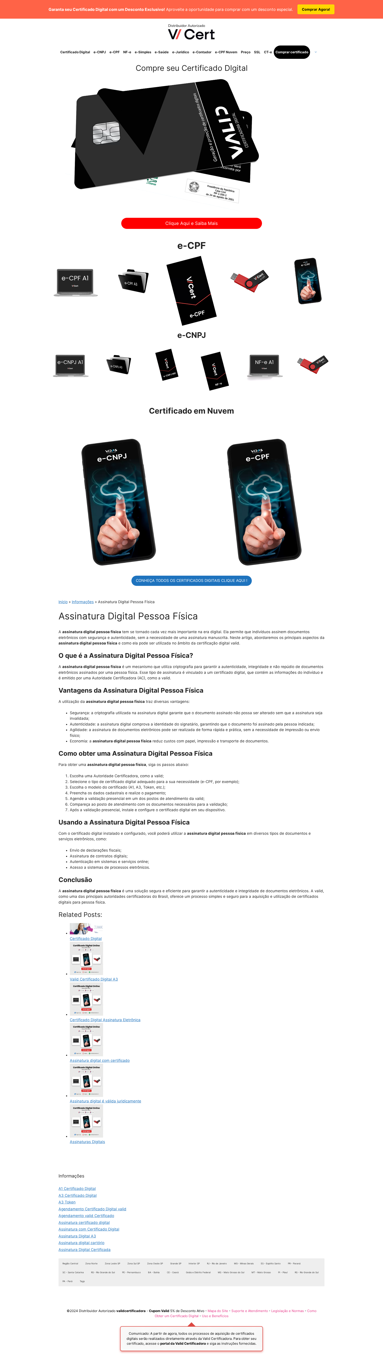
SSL (257, 52)
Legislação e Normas (287, 1311)
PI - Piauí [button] (282, 1272)
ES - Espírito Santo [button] (271, 1263)
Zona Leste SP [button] (112, 1263)
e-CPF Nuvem (226, 52)
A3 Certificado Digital (78, 1195)
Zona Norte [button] (91, 1263)
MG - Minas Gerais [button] (244, 1263)
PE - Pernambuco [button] (131, 1272)
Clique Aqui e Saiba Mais (191, 223)
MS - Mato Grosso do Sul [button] (231, 1272)
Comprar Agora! (316, 9)
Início (63, 602)
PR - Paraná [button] (294, 1263)
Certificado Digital (75, 52)
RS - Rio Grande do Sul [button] (103, 1272)
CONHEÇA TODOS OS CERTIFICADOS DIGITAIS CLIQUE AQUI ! (191, 580)
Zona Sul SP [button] (133, 1263)
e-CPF (114, 52)
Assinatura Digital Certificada (85, 1249)
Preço (245, 52)
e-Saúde (162, 52)
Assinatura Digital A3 (77, 1236)
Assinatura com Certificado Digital (89, 1229)
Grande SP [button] (175, 1263)
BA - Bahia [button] (154, 1272)
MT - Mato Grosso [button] (261, 1272)
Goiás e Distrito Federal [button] (198, 1272)
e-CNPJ (100, 52)
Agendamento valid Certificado (86, 1215)
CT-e (268, 52)
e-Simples (143, 52)
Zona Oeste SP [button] (155, 1263)
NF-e (127, 52)
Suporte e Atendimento (249, 1311)
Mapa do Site (218, 1311)
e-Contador (202, 52)
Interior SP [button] (194, 1263)
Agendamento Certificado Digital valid (92, 1209)
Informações (83, 602)
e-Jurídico (180, 52)
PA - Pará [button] (67, 1281)
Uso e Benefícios (215, 1316)
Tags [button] (82, 1281)
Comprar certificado (292, 52)
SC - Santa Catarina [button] (73, 1272)
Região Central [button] (70, 1263)
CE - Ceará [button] (173, 1272)
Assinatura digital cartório (81, 1243)
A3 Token (67, 1202)
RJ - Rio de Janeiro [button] (217, 1263)
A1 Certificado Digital (77, 1188)
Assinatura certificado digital (84, 1222)
